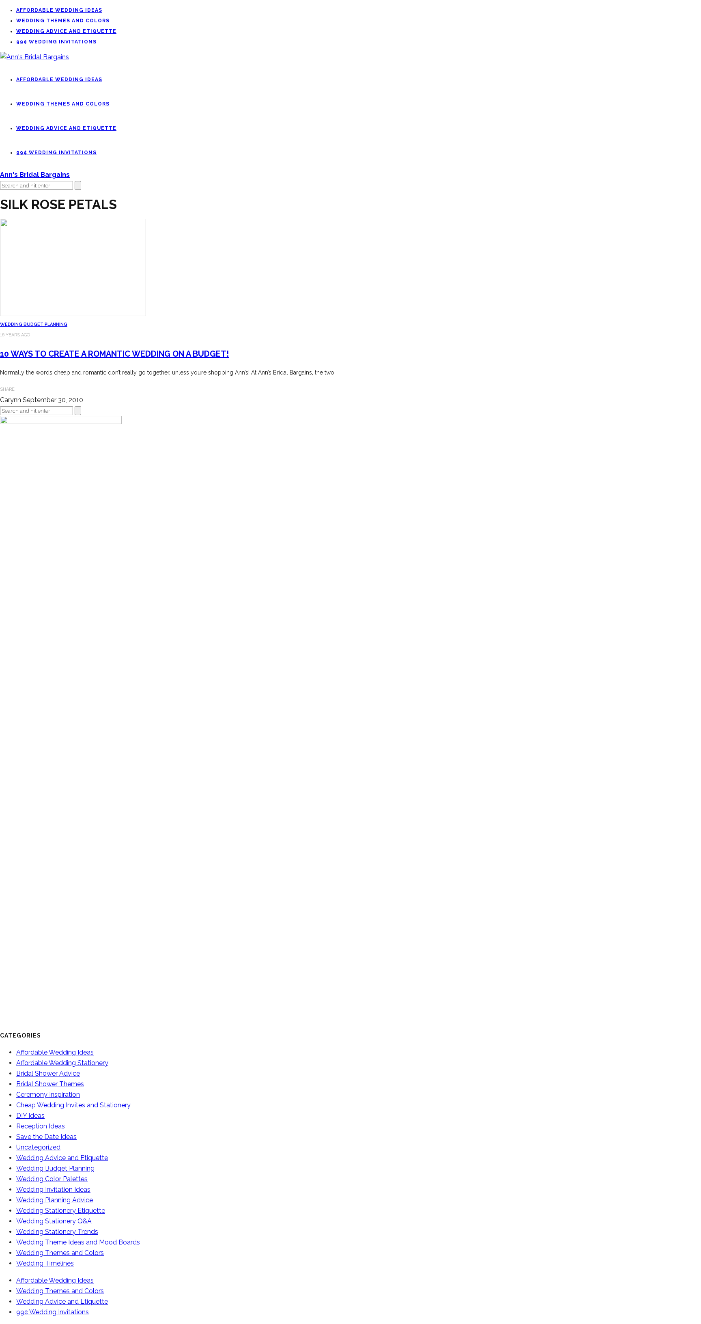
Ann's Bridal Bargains (35, 175)
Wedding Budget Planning (33, 324)
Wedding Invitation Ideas (53, 1189)
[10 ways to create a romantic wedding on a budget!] (73, 314)
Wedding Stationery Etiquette (60, 1210)
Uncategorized (38, 1147)
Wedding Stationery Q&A (54, 1221)
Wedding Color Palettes (52, 1179)
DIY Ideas (30, 1115)
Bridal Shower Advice (48, 1073)
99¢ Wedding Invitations (56, 42)
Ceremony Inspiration (48, 1094)
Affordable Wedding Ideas (59, 10)
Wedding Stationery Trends (57, 1232)
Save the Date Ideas (46, 1137)
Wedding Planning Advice (54, 1200)
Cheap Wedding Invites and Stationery (73, 1105)
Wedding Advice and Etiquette (66, 31)
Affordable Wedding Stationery (62, 1063)
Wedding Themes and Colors (63, 21)
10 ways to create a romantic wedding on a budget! (114, 354)
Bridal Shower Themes (50, 1084)
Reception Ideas (40, 1126)
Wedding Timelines (45, 1263)
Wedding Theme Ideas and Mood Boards (78, 1242)
